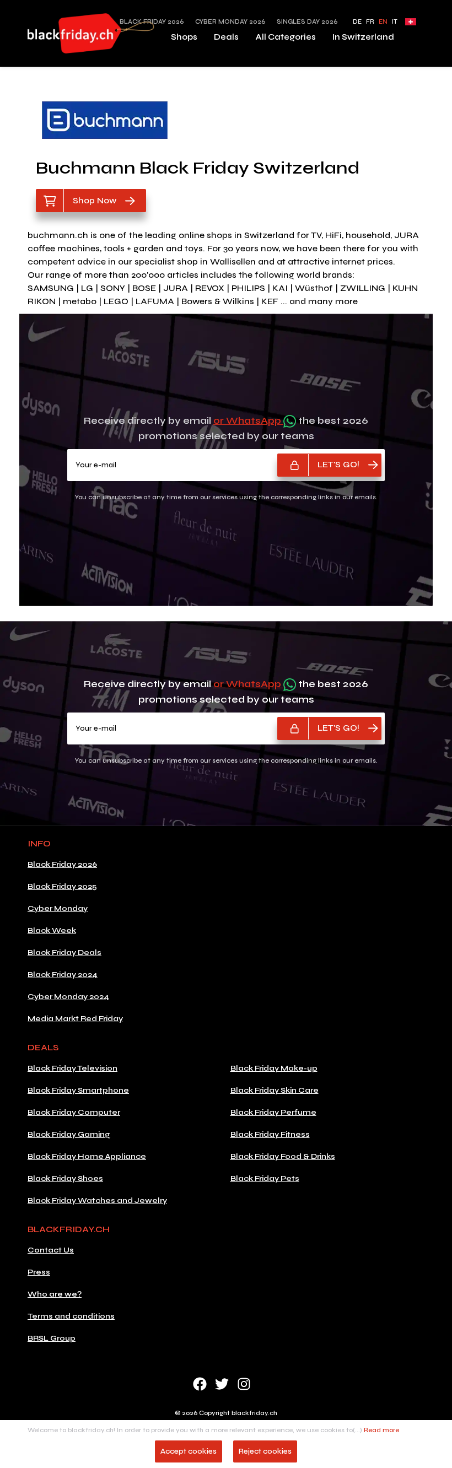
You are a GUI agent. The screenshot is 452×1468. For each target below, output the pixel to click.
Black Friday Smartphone (78, 1090)
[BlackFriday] (91, 33)
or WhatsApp (248, 420)
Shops (184, 37)
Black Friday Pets (264, 1178)
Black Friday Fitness (270, 1134)
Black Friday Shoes (65, 1178)
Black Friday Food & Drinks (282, 1156)
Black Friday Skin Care (274, 1090)
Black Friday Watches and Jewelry (97, 1200)
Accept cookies (188, 1451)
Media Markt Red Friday (75, 1018)
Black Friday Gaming (69, 1134)
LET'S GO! (338, 464)
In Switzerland (363, 37)
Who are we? (55, 1294)
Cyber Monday (58, 908)
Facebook (200, 1384)
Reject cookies (265, 1451)
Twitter (222, 1384)
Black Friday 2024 (63, 974)
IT (394, 21)
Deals (226, 37)
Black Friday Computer (74, 1112)
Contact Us (51, 1250)
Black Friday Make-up (274, 1068)
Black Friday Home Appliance (87, 1156)
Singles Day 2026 (307, 21)
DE (357, 21)
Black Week (52, 930)
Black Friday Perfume (273, 1112)
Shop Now (94, 200)
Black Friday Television (72, 1068)
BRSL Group (52, 1338)
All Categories (285, 37)
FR (370, 21)
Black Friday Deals (64, 952)
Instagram (244, 1384)
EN (383, 21)
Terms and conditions (71, 1316)
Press (39, 1272)
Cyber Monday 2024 (68, 996)
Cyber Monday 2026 (230, 21)
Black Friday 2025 (62, 886)
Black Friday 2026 (62, 864)
